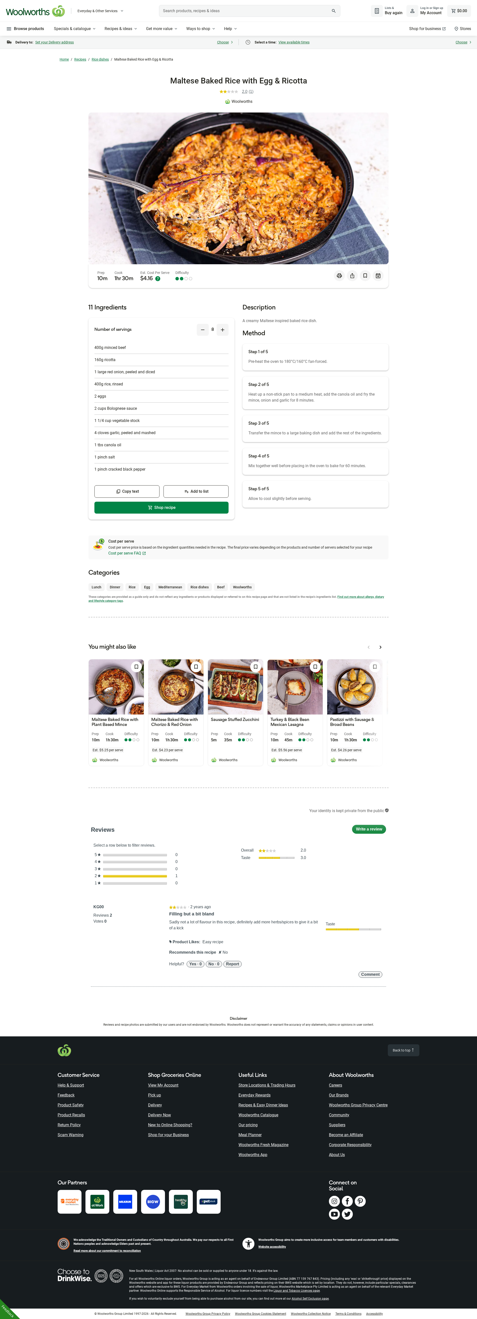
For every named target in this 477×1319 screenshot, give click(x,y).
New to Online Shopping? (170, 1125)
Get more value (159, 28)
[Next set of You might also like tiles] (381, 647)
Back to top (402, 1050)
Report (232, 964)
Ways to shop (198, 28)
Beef (221, 587)
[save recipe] (365, 275)
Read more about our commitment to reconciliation (107, 1250)
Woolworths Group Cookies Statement (260, 1314)
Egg (147, 587)
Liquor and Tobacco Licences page (297, 1290)
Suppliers (337, 1125)
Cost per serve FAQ (124, 553)
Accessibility (374, 1314)
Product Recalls (71, 1115)
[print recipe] (339, 275)
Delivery (155, 1105)
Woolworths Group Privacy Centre (358, 1105)
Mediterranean (170, 587)
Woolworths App (252, 1154)
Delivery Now (159, 1115)
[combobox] (249, 11)
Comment (370, 974)
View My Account (163, 1085)
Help (228, 28)
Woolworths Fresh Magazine (263, 1144)
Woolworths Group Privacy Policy (208, 1314)
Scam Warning (70, 1134)
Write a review (371, 830)
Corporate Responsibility (350, 1144)
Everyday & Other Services (98, 11)
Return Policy (69, 1125)
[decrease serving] (203, 330)
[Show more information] (158, 279)
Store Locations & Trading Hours (266, 1085)
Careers (335, 1085)
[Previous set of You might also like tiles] (369, 647)
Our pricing (248, 1125)
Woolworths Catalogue (258, 1115)
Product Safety (71, 1105)
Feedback (66, 1095)
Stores (465, 28)
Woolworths (242, 101)
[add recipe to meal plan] (378, 275)
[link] (239, 92)
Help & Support (71, 1085)
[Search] (333, 10)
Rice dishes (100, 59)
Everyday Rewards (254, 1095)
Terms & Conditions (348, 1314)
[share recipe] (352, 275)
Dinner (115, 587)
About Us (337, 1154)
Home (64, 59)
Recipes (80, 59)
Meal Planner (250, 1134)
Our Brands (339, 1095)
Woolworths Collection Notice (311, 1314)
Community (339, 1115)
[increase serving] (223, 330)
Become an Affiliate (346, 1134)
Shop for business (425, 28)
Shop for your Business (168, 1134)
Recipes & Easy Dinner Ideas (263, 1105)
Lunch (96, 587)
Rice (132, 587)
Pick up (154, 1095)
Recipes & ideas (118, 28)
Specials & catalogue (72, 28)
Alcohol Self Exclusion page (310, 1298)
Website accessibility (272, 1246)
